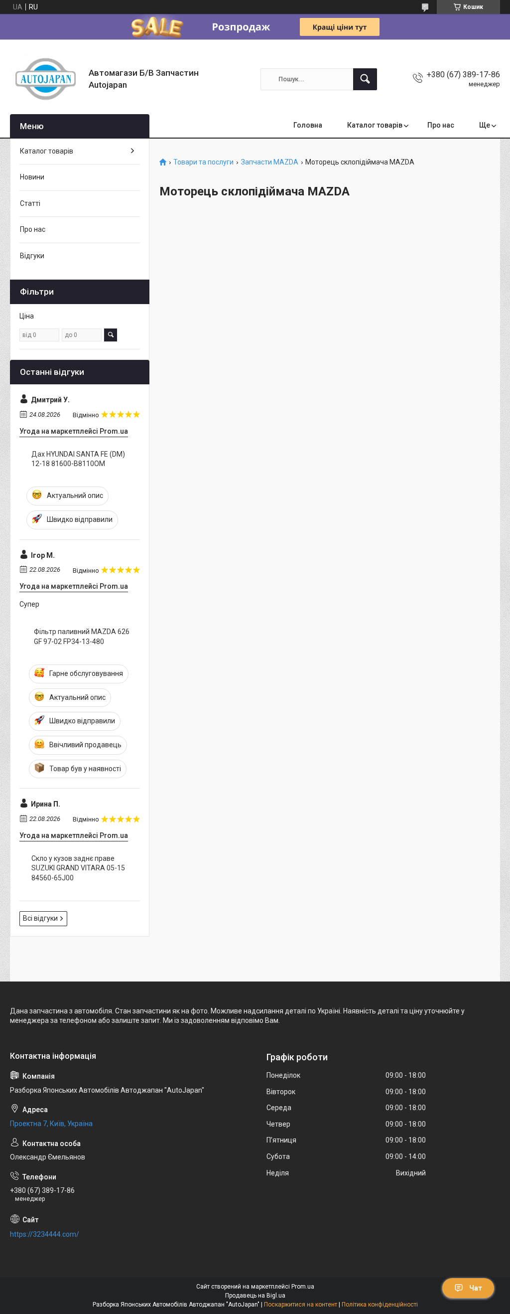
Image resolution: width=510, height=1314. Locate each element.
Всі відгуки (40, 918)
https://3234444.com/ (44, 1234)
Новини (32, 177)
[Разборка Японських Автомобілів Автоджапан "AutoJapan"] (45, 79)
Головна (307, 125)
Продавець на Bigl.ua (255, 1295)
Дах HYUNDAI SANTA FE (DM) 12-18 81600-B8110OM (78, 459)
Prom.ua (302, 1286)
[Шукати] (365, 79)
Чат (475, 1288)
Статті (30, 203)
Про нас (440, 125)
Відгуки (32, 256)
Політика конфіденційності (380, 1304)
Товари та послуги (203, 162)
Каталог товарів (374, 125)
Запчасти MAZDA (269, 162)
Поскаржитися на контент (300, 1304)
